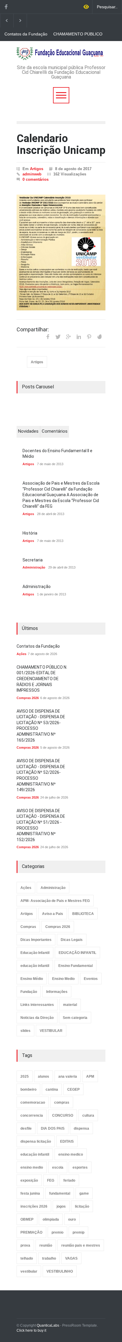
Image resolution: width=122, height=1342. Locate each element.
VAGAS (71, 1258)
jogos (61, 1206)
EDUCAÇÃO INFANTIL (77, 953)
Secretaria (33, 560)
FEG (50, 1180)
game (84, 1193)
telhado (26, 1258)
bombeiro (28, 1089)
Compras (28, 927)
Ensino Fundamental (75, 966)
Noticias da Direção (37, 1018)
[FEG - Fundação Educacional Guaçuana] (61, 53)
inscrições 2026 (33, 1206)
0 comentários (36, 179)
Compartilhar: (33, 329)
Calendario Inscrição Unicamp (61, 144)
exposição (29, 1180)
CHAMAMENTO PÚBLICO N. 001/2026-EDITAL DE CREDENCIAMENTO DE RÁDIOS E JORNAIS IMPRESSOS (77, 34)
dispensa (81, 1128)
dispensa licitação (35, 1141)
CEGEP (73, 1089)
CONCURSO (62, 1115)
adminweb (32, 174)
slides (25, 1031)
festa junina (30, 1193)
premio (57, 1232)
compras (61, 1102)
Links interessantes (37, 1005)
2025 (24, 1076)
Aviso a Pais (52, 914)
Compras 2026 (28, 698)
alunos (43, 1076)
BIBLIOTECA (83, 914)
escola (57, 1167)
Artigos (36, 169)
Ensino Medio (63, 979)
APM (90, 1076)
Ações (21, 654)
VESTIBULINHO (59, 1271)
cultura (88, 1115)
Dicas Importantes (36, 940)
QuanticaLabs (48, 1325)
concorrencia (31, 1115)
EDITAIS (67, 1141)
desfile (26, 1128)
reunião (45, 1245)
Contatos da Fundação (25, 34)
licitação (82, 1206)
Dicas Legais (72, 940)
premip (78, 1232)
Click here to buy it (31, 1330)
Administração (34, 567)
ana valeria (67, 1076)
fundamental (59, 1193)
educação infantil (34, 966)
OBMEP (26, 1219)
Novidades (28, 431)
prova (25, 1245)
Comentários (55, 431)
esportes (80, 1167)
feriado (69, 1180)
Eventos (91, 979)
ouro (72, 1219)
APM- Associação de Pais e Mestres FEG (55, 901)
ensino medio (31, 1167)
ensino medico (70, 1154)
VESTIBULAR (51, 1031)
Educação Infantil (34, 953)
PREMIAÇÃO (31, 1232)
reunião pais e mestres (80, 1245)
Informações (57, 992)
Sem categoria (75, 1018)
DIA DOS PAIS (53, 1128)
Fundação (28, 992)
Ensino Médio (31, 979)
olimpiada (51, 1219)
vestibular (28, 1271)
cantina (52, 1089)
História (30, 533)
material (70, 1005)
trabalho (49, 1258)
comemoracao (32, 1102)
